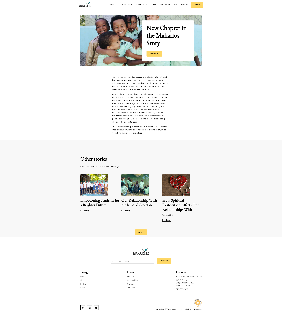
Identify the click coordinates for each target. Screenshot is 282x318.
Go (175, 4)
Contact (185, 4)
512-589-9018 (182, 289)
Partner (83, 284)
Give (154, 4)
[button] (113, 4)
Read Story (154, 53)
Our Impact (165, 4)
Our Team (131, 287)
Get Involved (126, 4)
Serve (82, 287)
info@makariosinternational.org (189, 276)
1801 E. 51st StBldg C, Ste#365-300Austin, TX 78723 (185, 283)
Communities (141, 4)
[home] (86, 4)
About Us (131, 276)
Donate (197, 4)
